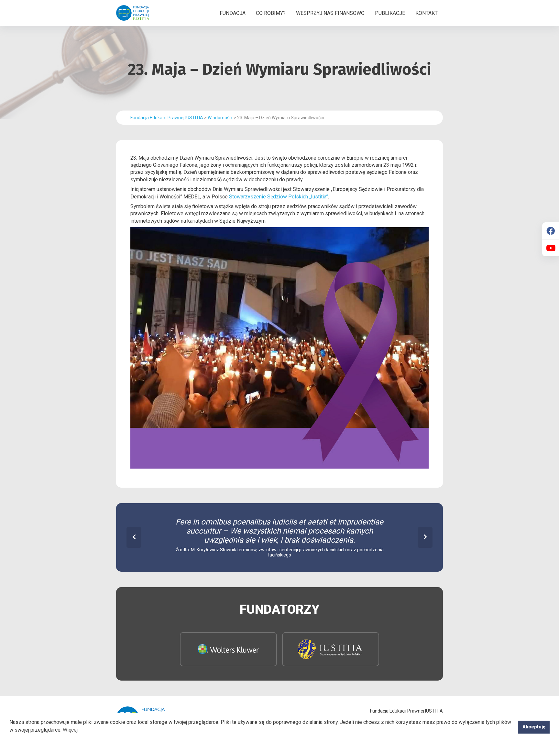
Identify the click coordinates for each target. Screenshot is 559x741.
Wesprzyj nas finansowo (330, 13)
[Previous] (133, 537)
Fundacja (233, 13)
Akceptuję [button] (533, 727)
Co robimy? (271, 13)
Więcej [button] (70, 730)
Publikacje (390, 13)
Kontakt (426, 13)
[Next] (425, 537)
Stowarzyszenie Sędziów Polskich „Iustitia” (278, 197)
